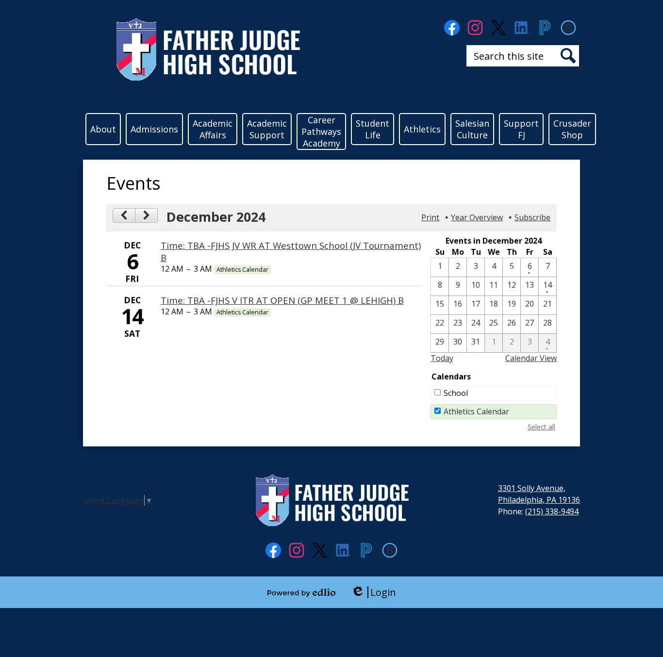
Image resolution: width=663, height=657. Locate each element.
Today (442, 358)
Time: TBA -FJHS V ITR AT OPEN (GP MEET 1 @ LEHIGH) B (282, 300)
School (456, 393)
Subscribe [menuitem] (532, 217)
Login (373, 592)
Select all (541, 426)
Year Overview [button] (477, 217)
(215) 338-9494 (552, 511)
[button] (103, 129)
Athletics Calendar (476, 411)
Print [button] (430, 217)
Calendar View (531, 358)
